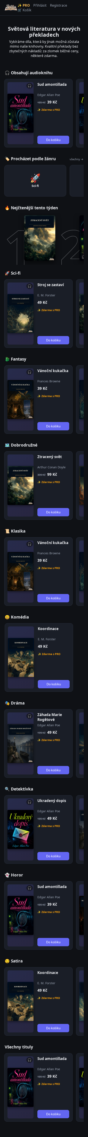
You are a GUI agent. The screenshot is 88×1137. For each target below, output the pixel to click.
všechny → (76, 159)
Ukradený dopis (51, 800)
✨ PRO (24, 5)
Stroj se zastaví (50, 284)
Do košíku (53, 140)
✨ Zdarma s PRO (48, 110)
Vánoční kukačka (52, 370)
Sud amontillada (52, 84)
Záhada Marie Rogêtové (49, 717)
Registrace (58, 5)
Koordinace (48, 628)
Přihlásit (40, 5)
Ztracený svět (49, 456)
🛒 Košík (24, 10)
